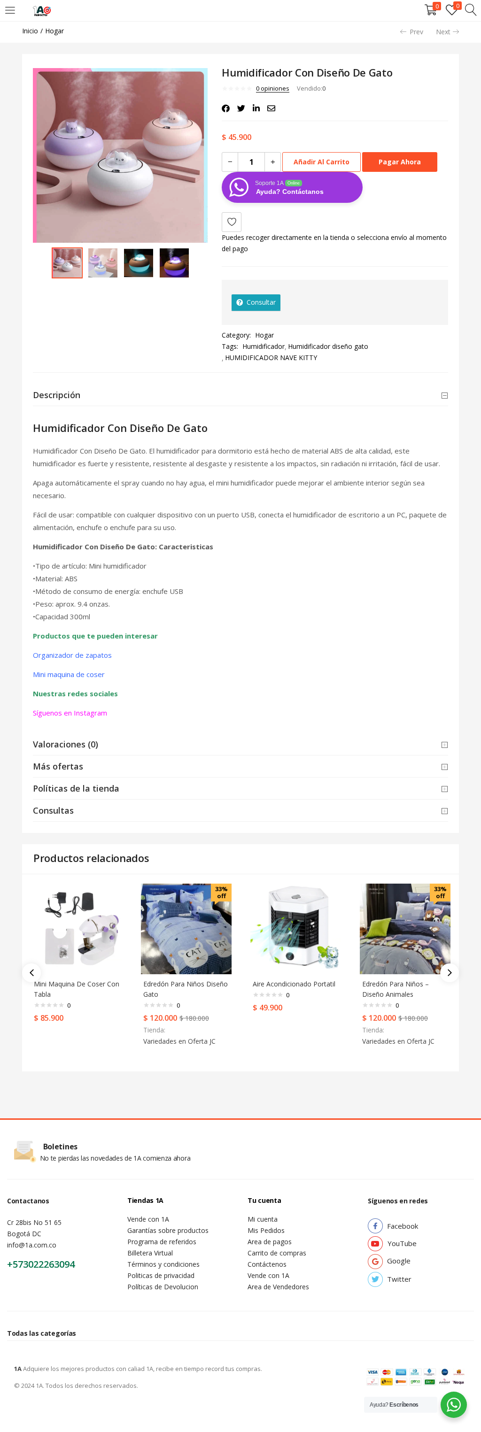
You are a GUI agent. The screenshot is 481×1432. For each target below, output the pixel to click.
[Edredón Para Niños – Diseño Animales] (405, 928)
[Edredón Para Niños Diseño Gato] (186, 928)
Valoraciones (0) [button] (65, 744)
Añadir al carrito (321, 161)
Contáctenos (267, 1264)
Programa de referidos (161, 1241)
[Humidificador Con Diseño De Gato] (226, 108)
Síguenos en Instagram (71, 712)
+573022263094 (41, 1264)
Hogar (54, 30)
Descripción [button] (56, 394)
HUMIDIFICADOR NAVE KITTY (271, 357)
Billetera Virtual (150, 1252)
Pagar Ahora (400, 161)
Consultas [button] (53, 810)
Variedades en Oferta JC (179, 1041)
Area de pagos (270, 1241)
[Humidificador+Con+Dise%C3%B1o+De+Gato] (241, 108)
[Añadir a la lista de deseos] (231, 222)
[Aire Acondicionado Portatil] (295, 928)
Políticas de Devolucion (162, 1286)
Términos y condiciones (163, 1264)
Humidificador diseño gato (328, 346)
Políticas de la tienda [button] (76, 788)
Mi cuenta (263, 1219)
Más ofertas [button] (58, 766)
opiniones (272, 88)
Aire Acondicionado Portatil (294, 983)
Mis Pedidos (266, 1230)
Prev (416, 31)
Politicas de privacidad (160, 1275)
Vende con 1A (148, 1219)
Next (443, 31)
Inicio (30, 30)
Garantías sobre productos (168, 1230)
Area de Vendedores (278, 1286)
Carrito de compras (277, 1252)
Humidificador (263, 346)
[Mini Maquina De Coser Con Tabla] (76, 928)
